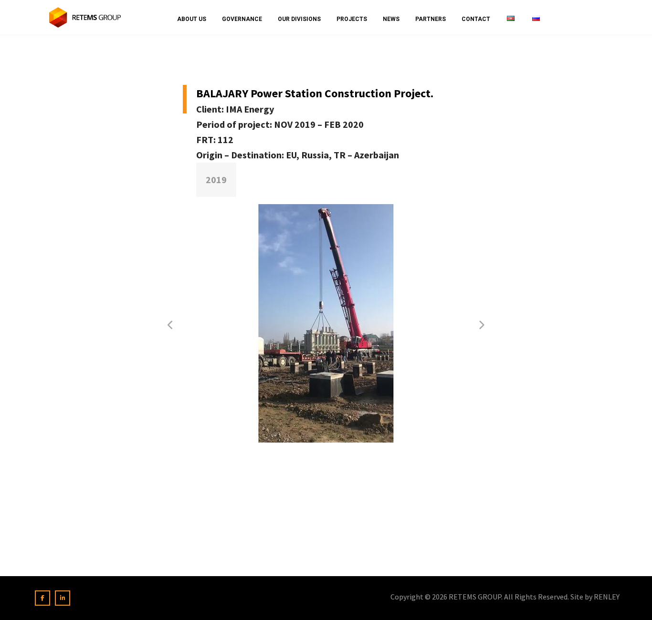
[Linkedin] (62, 598)
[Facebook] (42, 598)
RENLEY (607, 596)
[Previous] (171, 325)
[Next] (481, 325)
